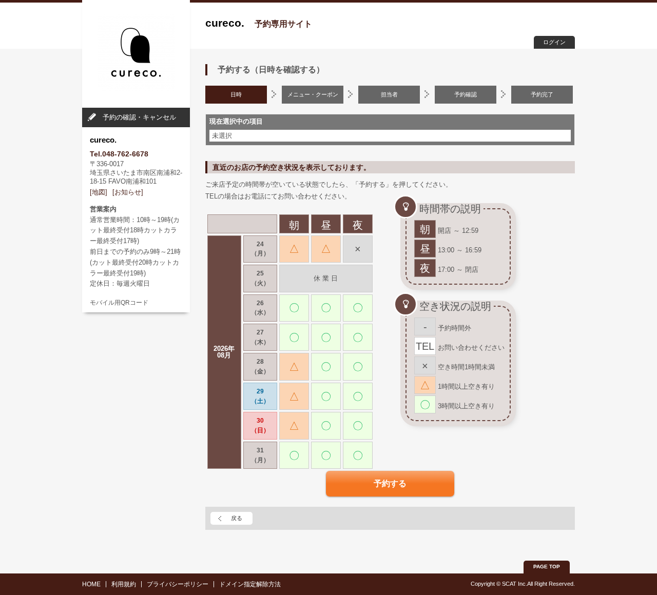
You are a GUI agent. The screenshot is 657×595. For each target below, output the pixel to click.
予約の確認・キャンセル (139, 117)
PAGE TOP (546, 566)
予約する (390, 483)
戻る (236, 518)
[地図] (98, 192)
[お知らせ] (127, 192)
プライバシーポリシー (177, 584)
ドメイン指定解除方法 (250, 584)
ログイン (554, 42)
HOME (91, 584)
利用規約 (123, 584)
